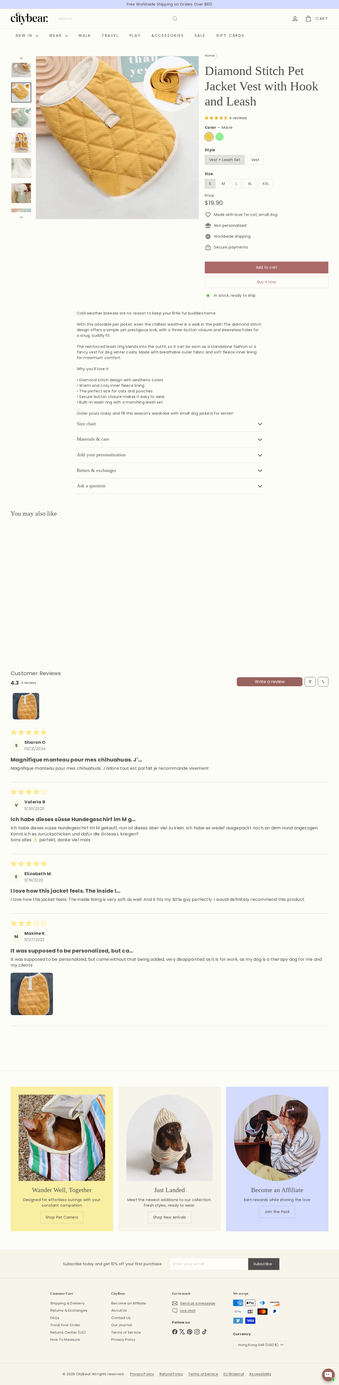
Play (135, 35)
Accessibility (260, 1374)
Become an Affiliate (128, 1303)
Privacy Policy (123, 1339)
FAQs (54, 1317)
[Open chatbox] (328, 1375)
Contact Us (121, 1317)
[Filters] (310, 682)
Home (210, 55)
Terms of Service (126, 1332)
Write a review (270, 682)
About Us (119, 1310)
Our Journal (121, 1325)
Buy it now (266, 282)
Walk (84, 35)
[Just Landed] (169, 1138)
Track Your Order (65, 1325)
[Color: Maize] (15, 586)
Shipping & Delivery (67, 1303)
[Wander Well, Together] (62, 1138)
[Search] (175, 19)
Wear (56, 35)
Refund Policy (171, 1374)
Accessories (167, 35)
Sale (200, 35)
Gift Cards (230, 35)
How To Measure (65, 1339)
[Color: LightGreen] (25, 586)
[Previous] (21, 59)
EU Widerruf (234, 1374)
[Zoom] (117, 137)
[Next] (21, 215)
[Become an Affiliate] (277, 1138)
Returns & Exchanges (68, 1310)
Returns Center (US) (68, 1332)
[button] (217, 118)
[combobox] (118, 19)
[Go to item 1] (26, 706)
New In (25, 35)
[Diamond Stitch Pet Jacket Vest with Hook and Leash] (35, 575)
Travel (110, 35)
